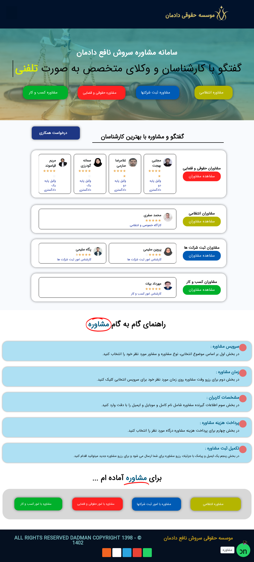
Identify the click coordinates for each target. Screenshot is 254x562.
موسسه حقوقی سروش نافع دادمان (198, 538)
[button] (11, 12)
